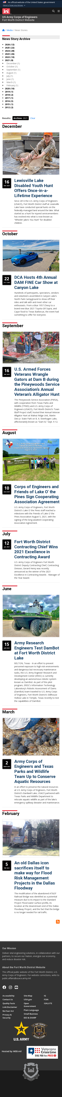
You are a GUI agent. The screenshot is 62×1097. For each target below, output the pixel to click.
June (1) (10, 79)
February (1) (12, 85)
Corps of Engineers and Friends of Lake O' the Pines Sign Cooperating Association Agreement (36, 494)
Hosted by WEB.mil (12, 1051)
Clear (32, 118)
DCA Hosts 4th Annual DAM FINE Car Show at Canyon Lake (36, 282)
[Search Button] (52, 11)
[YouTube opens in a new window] (16, 987)
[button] (14, 5)
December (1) (13, 63)
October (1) (12, 66)
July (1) (9, 76)
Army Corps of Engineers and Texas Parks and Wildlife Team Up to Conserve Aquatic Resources (35, 771)
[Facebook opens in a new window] (4, 987)
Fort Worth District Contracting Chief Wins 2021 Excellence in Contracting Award (36, 549)
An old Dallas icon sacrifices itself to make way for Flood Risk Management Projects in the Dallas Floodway (34, 875)
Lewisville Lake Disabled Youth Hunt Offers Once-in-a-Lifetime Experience (33, 188)
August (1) (11, 72)
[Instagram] (10, 987)
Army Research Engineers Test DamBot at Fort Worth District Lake (36, 650)
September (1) (13, 69)
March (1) (11, 82)
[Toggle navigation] (57, 11)
